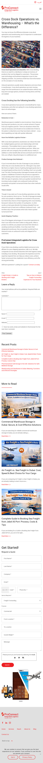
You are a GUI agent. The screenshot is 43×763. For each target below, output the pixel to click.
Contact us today (34, 265)
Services (11, 729)
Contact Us (5, 734)
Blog (34, 729)
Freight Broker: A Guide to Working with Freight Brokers (10, 277)
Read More (5, 436)
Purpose (4, 606)
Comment (5, 296)
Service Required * (7, 595)
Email (4, 318)
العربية (39, 2)
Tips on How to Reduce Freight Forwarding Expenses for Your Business (32, 277)
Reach (19, 729)
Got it (13, 757)
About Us (27, 729)
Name (4, 314)
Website (4, 322)
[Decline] (40, 754)
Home (3, 729)
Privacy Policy (27, 757)
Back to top (6, 741)
